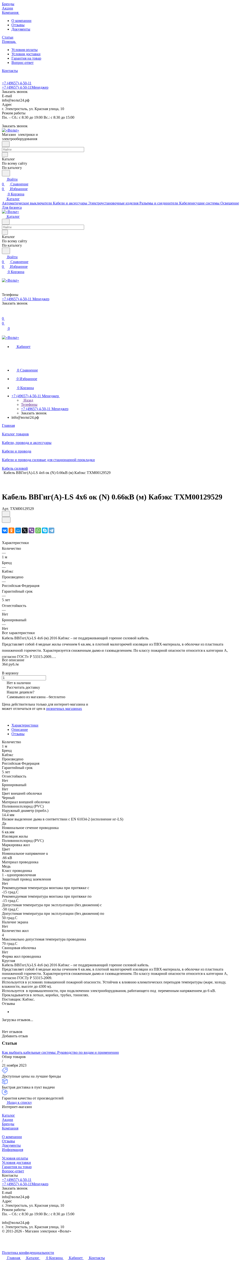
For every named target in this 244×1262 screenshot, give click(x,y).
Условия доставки (26, 54)
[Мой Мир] (18, 530)
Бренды (8, 1124)
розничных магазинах (64, 709)
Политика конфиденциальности (28, 1253)
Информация (12, 1150)
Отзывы (18, 25)
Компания (10, 1128)
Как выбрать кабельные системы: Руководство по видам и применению (60, 1052)
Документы (20, 29)
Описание (19, 730)
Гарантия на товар (26, 58)
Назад (28, 400)
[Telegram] (51, 530)
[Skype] (45, 530)
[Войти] (4, 314)
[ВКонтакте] (5, 530)
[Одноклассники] (11, 530)
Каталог (8, 1115)
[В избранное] (6, 514)
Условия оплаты (24, 50)
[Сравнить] (6, 520)
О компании (21, 21)
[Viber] (31, 530)
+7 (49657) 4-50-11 (16, 83)
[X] (25, 530)
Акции (7, 1120)
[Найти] (6, 173)
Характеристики (24, 725)
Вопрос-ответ (22, 63)
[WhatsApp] (38, 530)
